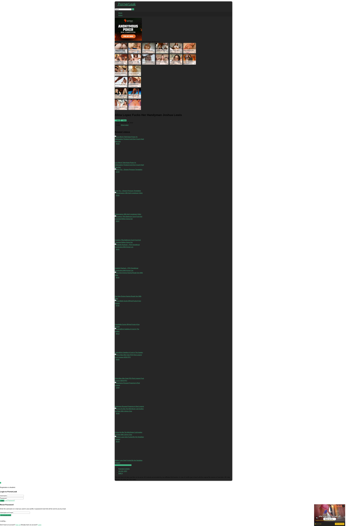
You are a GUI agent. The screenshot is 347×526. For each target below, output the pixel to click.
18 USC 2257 (122, 471)
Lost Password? (10, 500)
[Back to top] (0, 483)
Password (3, 498)
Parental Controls (124, 469)
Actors (120, 15)
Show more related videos (123, 465)
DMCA (120, 473)
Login (2, 500)
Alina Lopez (124, 125)
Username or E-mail (6, 512)
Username (3, 496)
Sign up (17, 525)
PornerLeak (126, 4)
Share (124, 120)
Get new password (5, 515)
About (118, 120)
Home (120, 13)
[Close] (0, 485)
